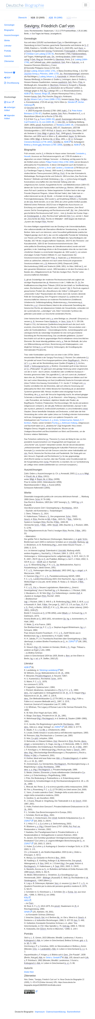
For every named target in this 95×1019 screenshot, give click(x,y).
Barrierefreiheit (73, 1012)
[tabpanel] (47, 509)
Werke (7, 40)
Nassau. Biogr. (40, 94)
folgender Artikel (9, 117)
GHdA (27, 912)
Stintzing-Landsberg (48, 670)
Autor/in (7, 56)
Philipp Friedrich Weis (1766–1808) (60, 162)
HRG (26, 900)
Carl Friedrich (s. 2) (32, 122)
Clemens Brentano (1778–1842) (38, 142)
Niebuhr (76, 420)
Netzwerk (8, 72)
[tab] (38, 17)
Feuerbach (44, 420)
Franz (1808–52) (47, 119)
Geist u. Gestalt (52, 957)
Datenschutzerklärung (56, 1012)
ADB (26, 94)
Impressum (40, 1012)
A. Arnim (54, 420)
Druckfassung (12, 83)
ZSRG (72, 641)
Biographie (9, 30)
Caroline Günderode (64, 168)
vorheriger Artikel (9, 108)
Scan (9, 102)
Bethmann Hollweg (68, 423)
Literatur (7, 46)
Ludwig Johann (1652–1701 (43, 71)
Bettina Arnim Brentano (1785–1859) (43, 145)
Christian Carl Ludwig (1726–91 (40, 54)
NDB (66, 142)
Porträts (7, 51)
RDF (8, 78)
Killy (26, 898)
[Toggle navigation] (85, 4)
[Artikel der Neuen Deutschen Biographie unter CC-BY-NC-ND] (30, 992)
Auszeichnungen (11, 35)
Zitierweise (9, 61)
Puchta (55, 423)
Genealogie (9, 25)
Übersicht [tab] (22, 18)
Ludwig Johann (48, 77)
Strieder (71, 102)
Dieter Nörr (29, 972)
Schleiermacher (65, 420)
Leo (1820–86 (48, 122)
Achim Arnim (45, 168)
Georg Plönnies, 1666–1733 (41, 74)
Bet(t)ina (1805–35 (65, 125)
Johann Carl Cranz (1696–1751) (45, 99)
